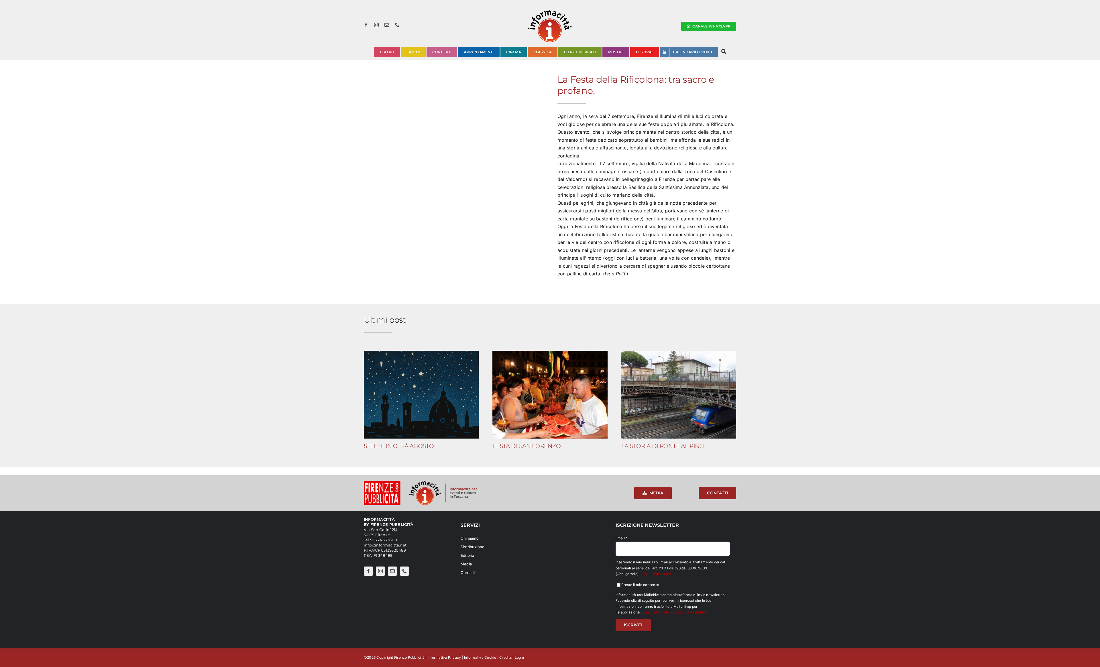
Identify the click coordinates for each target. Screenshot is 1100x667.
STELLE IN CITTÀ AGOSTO (399, 445)
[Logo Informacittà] (550, 11)
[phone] (397, 25)
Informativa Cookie (480, 657)
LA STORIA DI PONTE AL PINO (662, 445)
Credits (505, 657)
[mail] (386, 25)
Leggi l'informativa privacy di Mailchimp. (675, 612)
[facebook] (366, 25)
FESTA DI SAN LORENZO (526, 445)
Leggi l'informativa (655, 574)
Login (519, 657)
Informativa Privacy (444, 657)
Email (622, 538)
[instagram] (376, 25)
